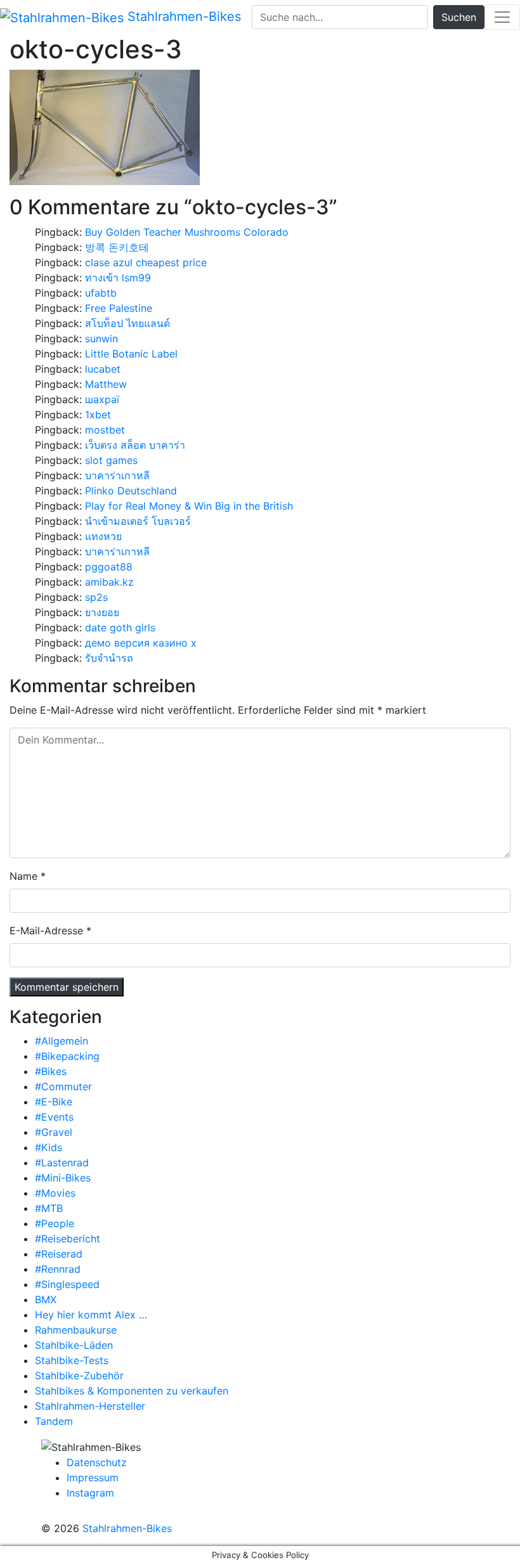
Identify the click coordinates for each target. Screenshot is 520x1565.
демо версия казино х (141, 642)
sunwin (101, 338)
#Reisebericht (67, 1238)
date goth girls (120, 627)
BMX (45, 1299)
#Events (54, 1117)
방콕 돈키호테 (117, 247)
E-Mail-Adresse (46, 930)
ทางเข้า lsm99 (118, 277)
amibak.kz (109, 582)
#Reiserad (58, 1253)
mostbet (105, 429)
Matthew (106, 384)
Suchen (458, 17)
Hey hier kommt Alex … (91, 1314)
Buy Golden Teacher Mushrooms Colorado (187, 232)
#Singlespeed (67, 1284)
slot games (111, 460)
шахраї (102, 399)
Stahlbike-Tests (71, 1360)
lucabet (102, 369)
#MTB (49, 1208)
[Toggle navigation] (502, 17)
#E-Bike (53, 1101)
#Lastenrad (62, 1162)
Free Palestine (118, 308)
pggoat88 (109, 566)
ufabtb (101, 293)
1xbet (98, 414)
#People (54, 1223)
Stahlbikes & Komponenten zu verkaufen (131, 1390)
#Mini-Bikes (63, 1177)
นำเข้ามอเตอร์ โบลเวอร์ (138, 521)
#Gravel (53, 1132)
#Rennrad (58, 1269)
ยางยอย (102, 612)
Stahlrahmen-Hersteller (90, 1406)
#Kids (48, 1147)
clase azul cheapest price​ (146, 262)
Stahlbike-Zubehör (79, 1375)
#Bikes (51, 1071)
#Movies (55, 1193)
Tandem (54, 1421)
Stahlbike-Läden (74, 1345)
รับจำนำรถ (109, 658)
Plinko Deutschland (131, 490)
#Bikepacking (67, 1056)
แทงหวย (103, 536)
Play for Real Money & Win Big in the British (189, 505)
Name (23, 876)
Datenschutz (97, 1462)
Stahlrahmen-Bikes (182, 16)
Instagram (90, 1492)
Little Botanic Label (131, 353)
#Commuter (63, 1086)
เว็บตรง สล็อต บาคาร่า (135, 445)
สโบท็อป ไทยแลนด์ (127, 323)
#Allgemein (61, 1040)
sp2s (96, 597)
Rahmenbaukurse (76, 1329)
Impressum (93, 1477)
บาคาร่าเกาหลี (117, 475)
